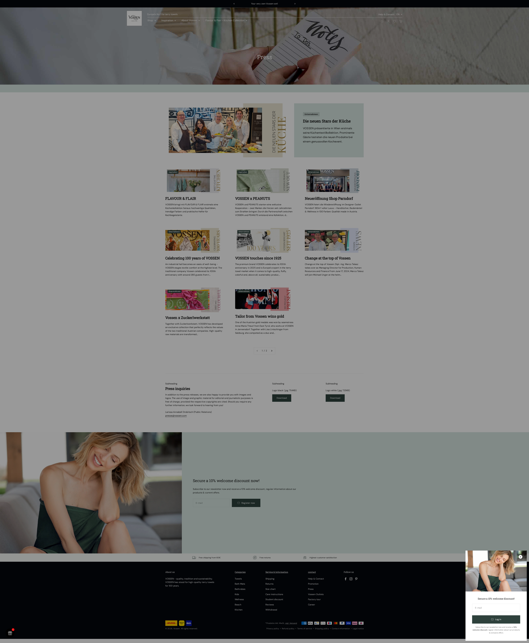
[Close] (520, 557)
